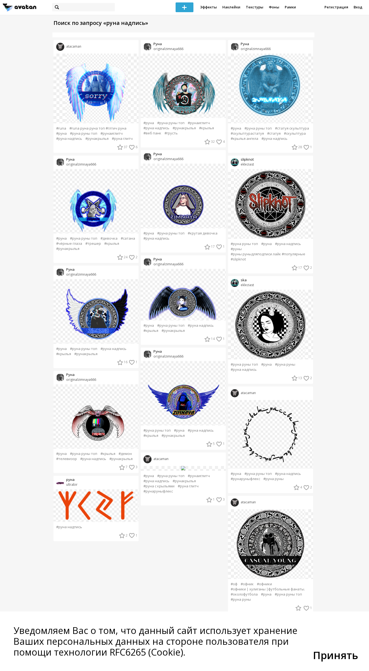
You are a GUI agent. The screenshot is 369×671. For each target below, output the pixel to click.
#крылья (111, 243)
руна (70, 479)
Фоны (274, 7)
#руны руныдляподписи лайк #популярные (268, 254)
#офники (264, 584)
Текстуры (254, 7)
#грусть (171, 133)
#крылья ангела (244, 138)
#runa (61, 128)
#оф (234, 584)
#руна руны (285, 364)
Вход (358, 7)
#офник (247, 584)
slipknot (247, 159)
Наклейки (231, 7)
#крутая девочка (202, 233)
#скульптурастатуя (247, 133)
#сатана (128, 238)
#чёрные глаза (69, 243)
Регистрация (336, 7)
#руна (61, 133)
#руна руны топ (83, 133)
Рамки (290, 7)
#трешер (93, 243)
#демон (125, 453)
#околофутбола (244, 594)
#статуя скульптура (292, 128)
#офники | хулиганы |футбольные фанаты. (268, 589)
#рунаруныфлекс (158, 491)
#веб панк (152, 133)
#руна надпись (69, 138)
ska (244, 280)
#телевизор (66, 459)
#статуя (274, 133)
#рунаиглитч (111, 133)
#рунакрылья (97, 138)
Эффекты (208, 7)
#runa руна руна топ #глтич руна (97, 128)
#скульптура (295, 133)
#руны (236, 249)
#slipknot (238, 259)
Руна (70, 159)
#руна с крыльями (159, 486)
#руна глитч (122, 138)
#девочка (109, 238)
